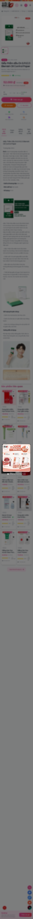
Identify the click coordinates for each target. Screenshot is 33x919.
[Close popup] (27, 447)
